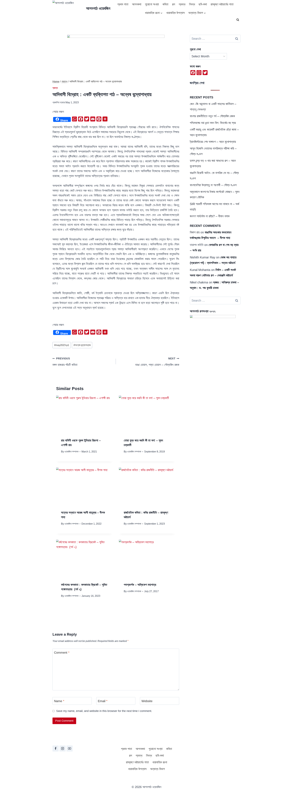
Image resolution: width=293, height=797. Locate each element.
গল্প (173, 4)
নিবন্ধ (192, 4)
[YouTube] (70, 748)
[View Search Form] (238, 20)
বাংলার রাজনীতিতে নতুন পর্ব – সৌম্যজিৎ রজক (212, 116)
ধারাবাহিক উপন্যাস (175, 12)
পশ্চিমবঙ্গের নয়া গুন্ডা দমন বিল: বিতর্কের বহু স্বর (213, 122)
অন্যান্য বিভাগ (157, 769)
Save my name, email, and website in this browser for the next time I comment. (104, 710)
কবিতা (165, 4)
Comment (61, 652)
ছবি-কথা (203, 4)
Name (59, 701)
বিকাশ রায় (195, 232)
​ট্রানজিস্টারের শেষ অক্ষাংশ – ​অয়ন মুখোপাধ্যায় (213, 141)
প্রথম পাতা (122, 4)
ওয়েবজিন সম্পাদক (71, 451)
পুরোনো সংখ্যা (152, 4)
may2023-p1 (61, 345)
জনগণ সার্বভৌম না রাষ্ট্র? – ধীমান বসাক (210, 216)
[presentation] (84, 414)
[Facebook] (55, 748)
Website (146, 701)
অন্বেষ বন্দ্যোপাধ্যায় (82, 345)
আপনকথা (136, 4)
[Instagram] (63, 748)
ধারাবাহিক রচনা (159, 762)
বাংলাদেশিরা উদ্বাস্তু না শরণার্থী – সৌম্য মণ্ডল (213, 185)
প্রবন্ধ (182, 4)
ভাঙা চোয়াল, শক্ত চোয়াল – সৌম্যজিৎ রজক (157, 361)
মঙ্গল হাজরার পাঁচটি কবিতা (64, 361)
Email (102, 701)
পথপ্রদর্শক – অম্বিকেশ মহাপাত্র (140, 584)
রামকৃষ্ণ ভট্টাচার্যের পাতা (222, 4)
